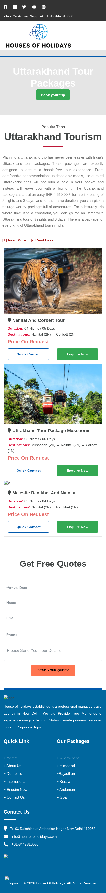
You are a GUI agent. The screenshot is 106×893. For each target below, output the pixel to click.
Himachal (66, 766)
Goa (62, 797)
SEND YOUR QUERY (53, 670)
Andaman (66, 789)
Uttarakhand (68, 758)
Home (10, 758)
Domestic (13, 773)
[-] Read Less (42, 240)
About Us (12, 766)
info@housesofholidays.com (34, 836)
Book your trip (53, 95)
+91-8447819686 (24, 844)
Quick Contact (29, 354)
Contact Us (14, 797)
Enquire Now (77, 354)
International (15, 781)
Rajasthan (66, 773)
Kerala (63, 781)
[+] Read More (14, 240)
